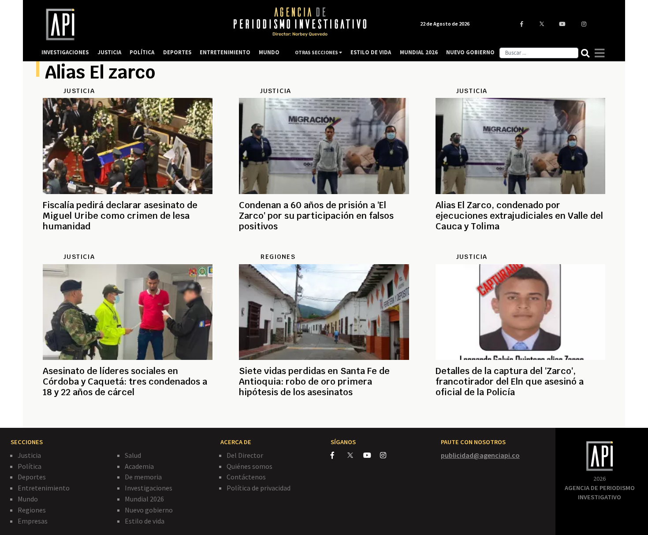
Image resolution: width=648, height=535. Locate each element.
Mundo (28, 498)
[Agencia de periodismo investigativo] (128, 24)
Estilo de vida (144, 520)
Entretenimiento (44, 487)
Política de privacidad (258, 487)
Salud (133, 455)
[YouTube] (371, 455)
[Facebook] (339, 455)
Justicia (29, 455)
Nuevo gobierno (149, 509)
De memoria (143, 476)
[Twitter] (354, 455)
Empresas (33, 520)
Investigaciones (148, 487)
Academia (139, 466)
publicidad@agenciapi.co (480, 455)
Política (29, 466)
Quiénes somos (249, 466)
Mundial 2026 (144, 498)
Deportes (32, 476)
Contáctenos (246, 476)
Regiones (32, 509)
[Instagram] (387, 455)
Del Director (245, 455)
